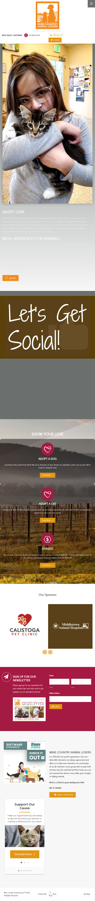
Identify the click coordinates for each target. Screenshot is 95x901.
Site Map (86, 894)
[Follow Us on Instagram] (61, 35)
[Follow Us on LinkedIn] (58, 35)
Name (52, 675)
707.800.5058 (34, 35)
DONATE (56, 40)
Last (72, 687)
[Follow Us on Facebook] (51, 35)
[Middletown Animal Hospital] (24, 626)
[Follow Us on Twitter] (54, 35)
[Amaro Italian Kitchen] (70, 622)
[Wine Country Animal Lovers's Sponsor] (25, 762)
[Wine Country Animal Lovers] (47, 15)
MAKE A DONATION (65, 795)
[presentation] (44, 652)
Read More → (47, 475)
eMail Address (55, 693)
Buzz (54, 894)
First (51, 687)
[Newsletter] (30, 710)
